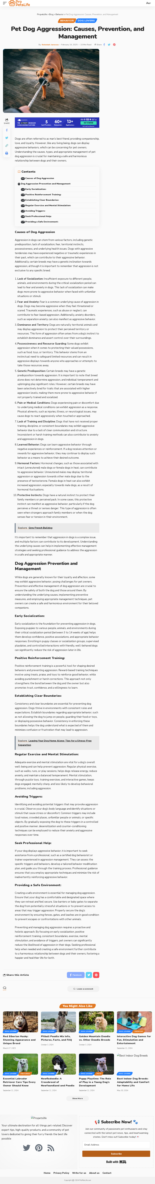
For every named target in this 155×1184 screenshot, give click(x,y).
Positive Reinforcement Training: (43, 194)
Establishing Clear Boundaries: (42, 200)
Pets (99, 1074)
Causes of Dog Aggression (39, 178)
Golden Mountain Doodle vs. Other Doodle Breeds (94, 1038)
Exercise (139, 1031)
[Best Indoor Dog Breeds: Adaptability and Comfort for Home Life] (134, 1064)
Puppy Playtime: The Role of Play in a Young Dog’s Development (95, 1082)
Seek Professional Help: (38, 216)
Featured (25, 1074)
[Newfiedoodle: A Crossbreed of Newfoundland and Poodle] (58, 1064)
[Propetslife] (19, 3)
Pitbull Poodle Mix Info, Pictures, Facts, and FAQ (56, 1038)
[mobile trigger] (5, 3)
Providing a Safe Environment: (41, 221)
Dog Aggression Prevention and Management (46, 183)
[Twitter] (26, 1148)
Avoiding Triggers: (35, 210)
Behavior (67, 20)
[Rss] (51, 1148)
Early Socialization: (35, 189)
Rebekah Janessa (50, 44)
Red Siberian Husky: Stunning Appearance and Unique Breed (19, 1040)
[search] (142, 3)
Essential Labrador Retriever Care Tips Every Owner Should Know (19, 1082)
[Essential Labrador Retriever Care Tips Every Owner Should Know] (20, 1064)
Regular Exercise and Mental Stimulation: (48, 205)
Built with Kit (116, 1162)
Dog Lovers (86, 20)
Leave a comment (85, 989)
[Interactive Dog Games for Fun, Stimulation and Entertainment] (134, 1021)
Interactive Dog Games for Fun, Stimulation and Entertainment (134, 1040)
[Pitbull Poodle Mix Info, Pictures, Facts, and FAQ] (58, 1021)
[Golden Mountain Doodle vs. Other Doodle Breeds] (96, 1021)
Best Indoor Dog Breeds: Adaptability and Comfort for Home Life (133, 1082)
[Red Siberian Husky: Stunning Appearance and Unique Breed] (20, 1021)
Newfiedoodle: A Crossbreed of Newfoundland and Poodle (57, 1082)
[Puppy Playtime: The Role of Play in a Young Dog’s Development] (96, 1064)
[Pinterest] (39, 1148)
